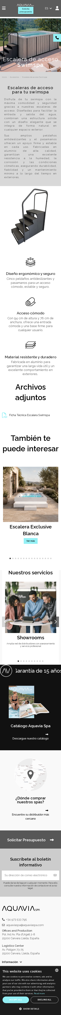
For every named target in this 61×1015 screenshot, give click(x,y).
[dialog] (30, 990)
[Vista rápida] (53, 593)
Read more (39, 993)
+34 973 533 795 (16, 919)
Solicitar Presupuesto (27, 840)
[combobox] (56, 970)
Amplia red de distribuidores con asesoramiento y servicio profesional (31, 644)
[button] (10, 558)
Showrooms (30, 637)
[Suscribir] (55, 875)
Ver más (30, 541)
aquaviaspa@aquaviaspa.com (25, 925)
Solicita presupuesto (25, 10)
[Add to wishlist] (53, 587)
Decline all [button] (44, 999)
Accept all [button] (15, 999)
